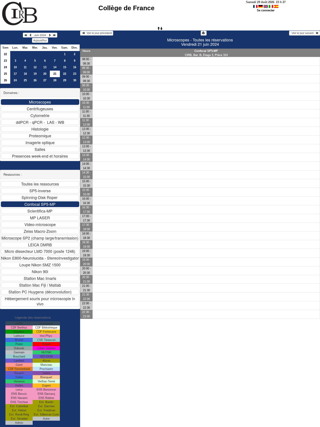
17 (15, 73)
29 (64, 80)
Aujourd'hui (40, 40)
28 (54, 80)
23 (5, 60)
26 (5, 80)
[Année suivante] (54, 35)
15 (64, 67)
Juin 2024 (40, 35)
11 (25, 67)
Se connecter (266, 10)
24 (5, 67)
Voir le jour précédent (98, 33)
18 (25, 73)
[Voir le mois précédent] (30, 35)
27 (44, 80)
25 (5, 73)
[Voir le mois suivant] (49, 35)
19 (35, 73)
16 (74, 67)
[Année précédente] (25, 35)
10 (15, 67)
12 (35, 67)
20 (44, 73)
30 (74, 80)
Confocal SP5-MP (206, 51)
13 (44, 67)
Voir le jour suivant (303, 33)
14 (54, 67)
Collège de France (126, 8)
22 (5, 54)
